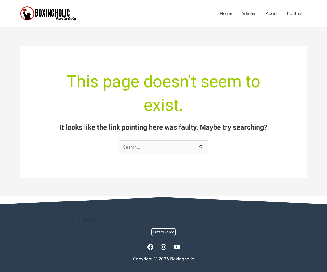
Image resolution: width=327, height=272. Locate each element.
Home (226, 13)
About (272, 13)
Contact (295, 13)
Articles (249, 13)
